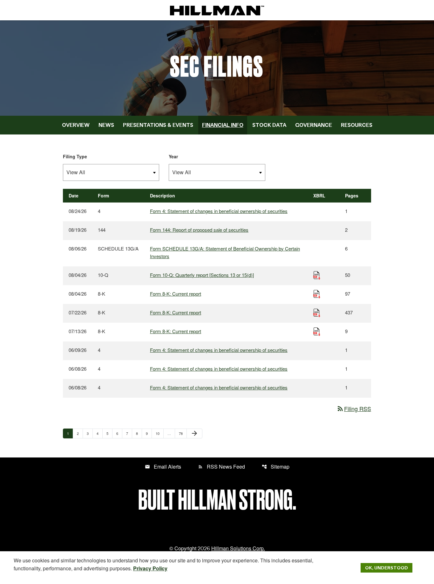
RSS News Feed (221, 466)
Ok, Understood (386, 568)
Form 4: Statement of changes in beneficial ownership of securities (219, 211)
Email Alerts (163, 466)
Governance (313, 125)
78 (182, 433)
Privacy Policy (150, 568)
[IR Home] (217, 10)
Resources (356, 125)
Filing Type (75, 156)
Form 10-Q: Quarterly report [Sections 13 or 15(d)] (202, 274)
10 (159, 433)
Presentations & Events (158, 125)
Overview (76, 125)
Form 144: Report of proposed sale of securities (199, 229)
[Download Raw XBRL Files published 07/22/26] (316, 312)
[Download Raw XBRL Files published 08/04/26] (316, 274)
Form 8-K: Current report (175, 293)
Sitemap (275, 466)
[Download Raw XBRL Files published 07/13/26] (316, 331)
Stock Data (269, 125)
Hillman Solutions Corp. (238, 548)
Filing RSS (353, 408)
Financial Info (222, 125)
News (106, 125)
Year (173, 156)
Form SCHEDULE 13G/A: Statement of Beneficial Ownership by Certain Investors (225, 252)
